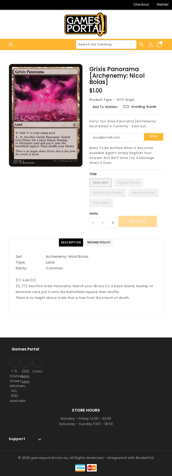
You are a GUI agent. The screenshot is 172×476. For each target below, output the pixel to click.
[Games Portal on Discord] (24, 4)
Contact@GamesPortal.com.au (36, 371)
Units (93, 213)
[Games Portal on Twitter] (15, 4)
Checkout (141, 4)
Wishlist (163, 4)
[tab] (71, 242)
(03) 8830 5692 (26, 376)
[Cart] (159, 44)
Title (93, 174)
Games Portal (25, 349)
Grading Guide (144, 106)
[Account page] (150, 44)
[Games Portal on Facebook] (7, 4)
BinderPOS (145, 457)
